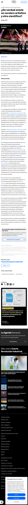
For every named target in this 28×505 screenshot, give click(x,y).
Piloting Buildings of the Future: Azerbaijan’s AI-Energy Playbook (15, 381)
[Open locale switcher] (1, 502)
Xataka (3, 27)
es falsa (3, 89)
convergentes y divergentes (16, 113)
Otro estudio (4, 163)
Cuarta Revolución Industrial (11, 7)
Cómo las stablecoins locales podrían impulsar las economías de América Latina (17, 407)
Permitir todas (16, 498)
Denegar (16, 494)
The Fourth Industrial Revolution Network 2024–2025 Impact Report (13, 372)
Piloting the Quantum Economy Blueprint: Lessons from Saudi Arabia (17, 394)
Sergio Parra (4, 56)
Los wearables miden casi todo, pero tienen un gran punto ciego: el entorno (16, 400)
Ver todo (24, 353)
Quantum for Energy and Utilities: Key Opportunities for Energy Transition (16, 387)
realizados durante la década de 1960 (16, 129)
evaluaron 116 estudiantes (16, 150)
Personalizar (16, 501)
